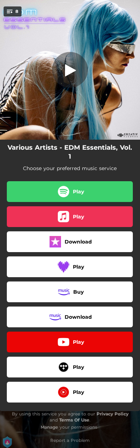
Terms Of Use (74, 420)
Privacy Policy (113, 413)
